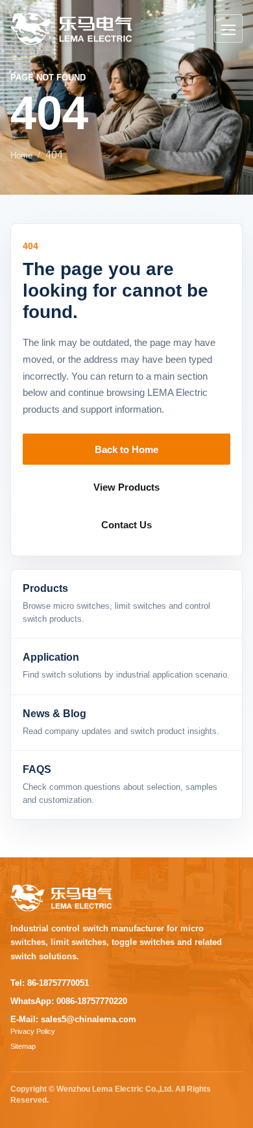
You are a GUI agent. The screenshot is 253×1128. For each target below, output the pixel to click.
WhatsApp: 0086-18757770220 (68, 1001)
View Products (126, 487)
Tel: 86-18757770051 (49, 983)
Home (21, 155)
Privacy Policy (32, 1031)
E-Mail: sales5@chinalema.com (73, 1019)
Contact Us (126, 524)
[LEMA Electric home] (71, 29)
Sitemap (23, 1046)
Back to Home (126, 449)
